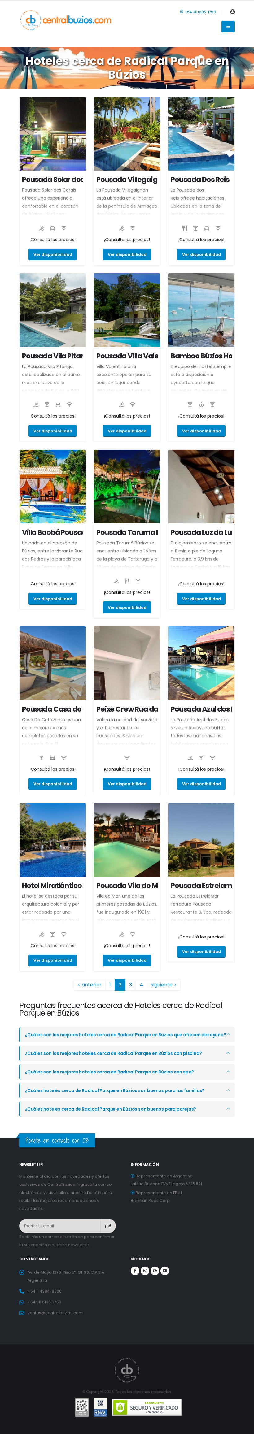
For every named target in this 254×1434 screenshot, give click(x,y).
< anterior (90, 984)
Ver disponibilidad (52, 254)
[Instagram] (145, 1271)
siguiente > (164, 984)
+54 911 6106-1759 (200, 12)
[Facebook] (135, 1271)
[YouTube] (164, 1271)
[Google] (155, 1271)
